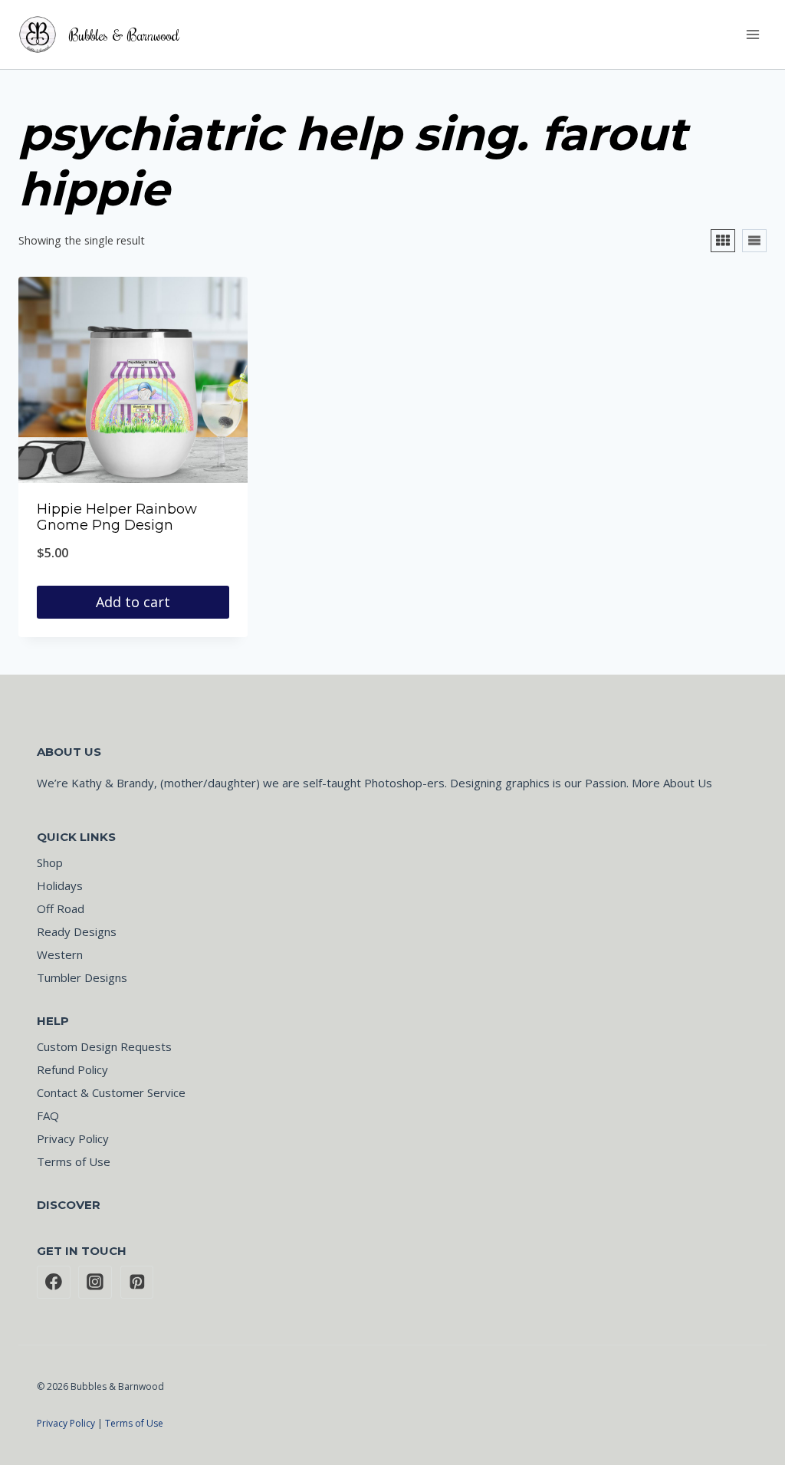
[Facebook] (54, 1282)
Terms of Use (73, 1161)
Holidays (60, 885)
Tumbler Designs (82, 977)
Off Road (60, 908)
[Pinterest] (137, 1282)
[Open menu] (752, 34)
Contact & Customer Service (111, 1092)
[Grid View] (723, 240)
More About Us (672, 782)
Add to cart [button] (133, 602)
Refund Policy (72, 1069)
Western (60, 954)
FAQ (48, 1115)
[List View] (754, 240)
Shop (50, 862)
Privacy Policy (73, 1138)
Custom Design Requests (104, 1046)
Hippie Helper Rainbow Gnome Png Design (117, 517)
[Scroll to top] (724, 1427)
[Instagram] (95, 1282)
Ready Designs (77, 931)
